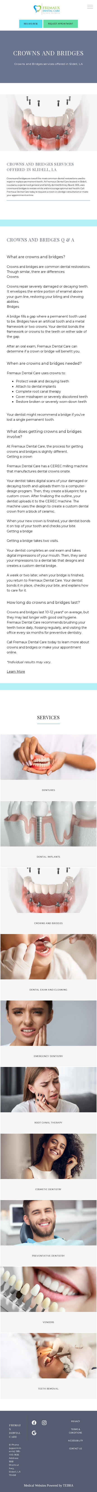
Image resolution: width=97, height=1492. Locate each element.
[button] (90, 7)
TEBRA (68, 1485)
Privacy (75, 1421)
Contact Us (75, 1448)
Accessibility (75, 1440)
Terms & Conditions (75, 1431)
